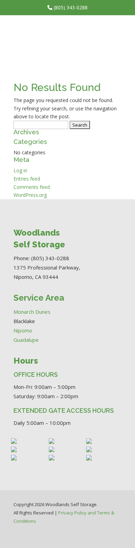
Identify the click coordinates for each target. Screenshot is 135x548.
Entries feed (27, 178)
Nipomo (23, 330)
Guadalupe (26, 339)
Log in (20, 170)
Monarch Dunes (32, 311)
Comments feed (32, 187)
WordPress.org (30, 195)
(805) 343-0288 (70, 7)
